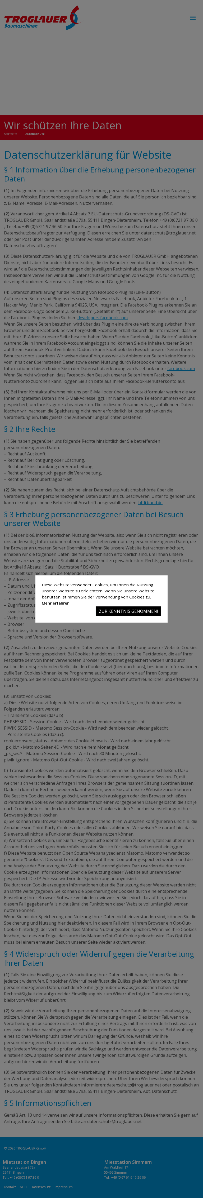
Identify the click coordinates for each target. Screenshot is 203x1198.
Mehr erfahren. (56, 603)
